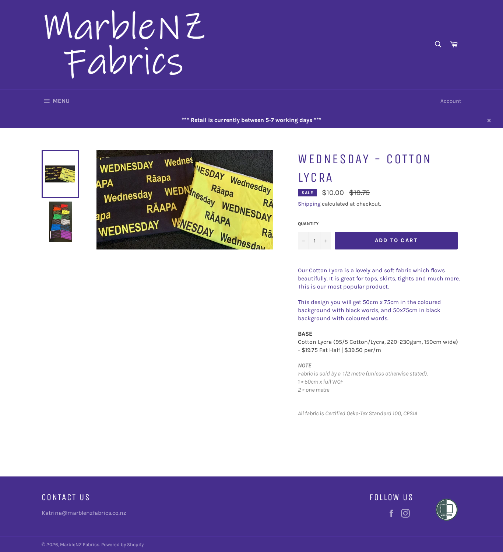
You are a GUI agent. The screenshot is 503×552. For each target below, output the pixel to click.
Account (450, 101)
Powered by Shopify (122, 544)
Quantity (308, 223)
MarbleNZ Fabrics (79, 544)
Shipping (309, 203)
